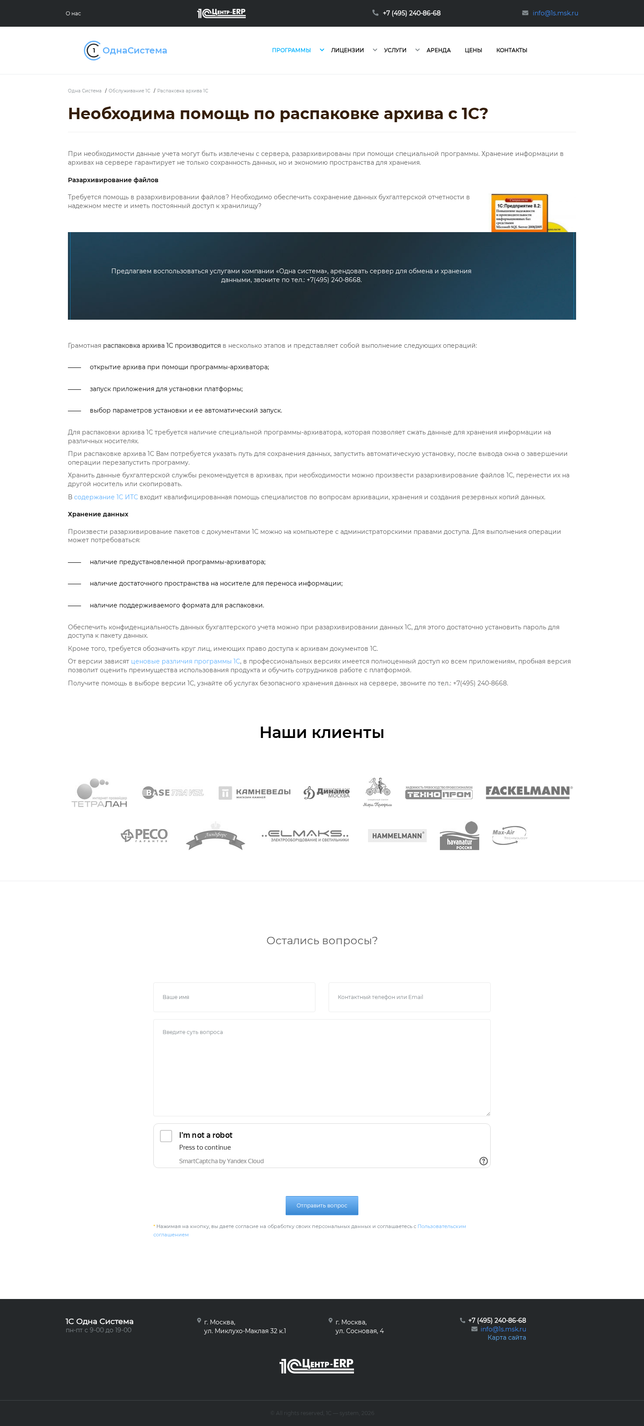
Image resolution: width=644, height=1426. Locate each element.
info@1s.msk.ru (503, 1329)
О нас (73, 13)
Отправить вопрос (322, 1205)
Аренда (439, 50)
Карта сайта (507, 1337)
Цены (473, 50)
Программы (291, 50)
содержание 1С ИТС (106, 497)
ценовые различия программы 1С (185, 661)
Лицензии (347, 50)
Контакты (511, 50)
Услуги (395, 50)
